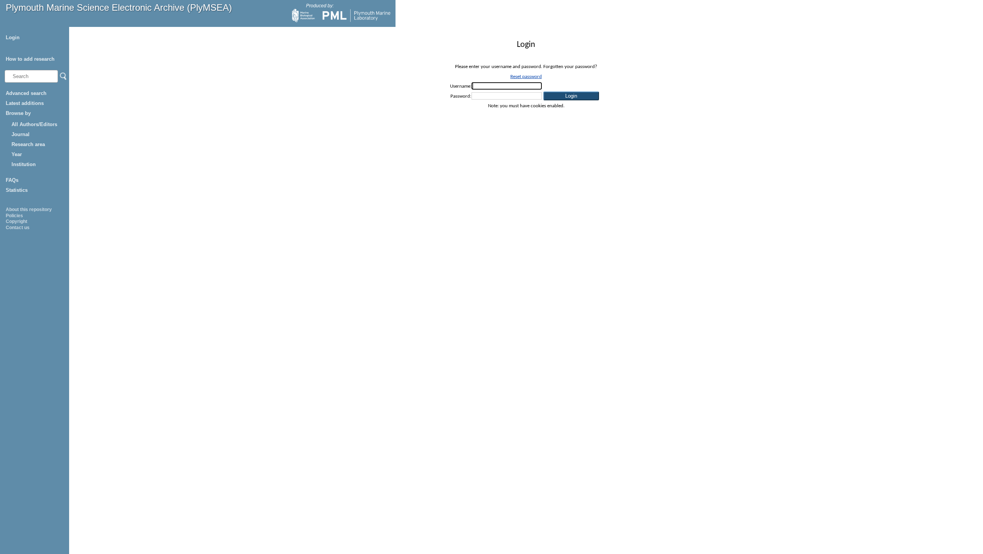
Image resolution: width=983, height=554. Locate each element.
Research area (28, 144)
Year (17, 154)
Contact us (18, 227)
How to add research (30, 59)
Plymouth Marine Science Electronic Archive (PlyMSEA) (119, 7)
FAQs (12, 180)
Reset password (526, 76)
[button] (571, 96)
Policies (14, 215)
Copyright (16, 221)
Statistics (17, 190)
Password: (460, 96)
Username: (461, 86)
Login (13, 37)
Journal (21, 134)
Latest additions (25, 103)
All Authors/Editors (34, 124)
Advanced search (26, 93)
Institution (24, 164)
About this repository (29, 209)
